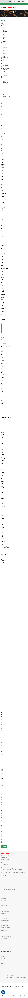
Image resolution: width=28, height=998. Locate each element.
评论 (1, 752)
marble (2, 377)
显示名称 (2, 771)
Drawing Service (4, 965)
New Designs (4, 938)
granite (2, 374)
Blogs (2, 963)
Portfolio (3, 956)
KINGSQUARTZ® (5, 911)
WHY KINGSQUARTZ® (6, 936)
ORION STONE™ (5, 923)
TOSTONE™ (4, 918)
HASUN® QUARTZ (5, 920)
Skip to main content (19, 1)
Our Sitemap (3, 948)
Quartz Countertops (5, 968)
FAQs (2, 961)
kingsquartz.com (4, 133)
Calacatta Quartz (4, 940)
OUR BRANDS (4, 909)
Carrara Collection (5, 943)
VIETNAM (3, 903)
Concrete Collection (5, 945)
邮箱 (2, 779)
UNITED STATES (4, 905)
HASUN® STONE (4, 913)
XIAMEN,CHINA (4, 898)
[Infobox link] (14, 976)
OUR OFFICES (4, 896)
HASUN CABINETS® (5, 927)
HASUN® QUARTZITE (6, 925)
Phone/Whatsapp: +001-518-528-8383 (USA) (12, 879)
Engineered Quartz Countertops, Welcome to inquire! (6, 68)
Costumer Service (6, 951)
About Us (3, 954)
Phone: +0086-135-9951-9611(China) (11, 884)
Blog (15, 15)
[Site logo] (14, 7)
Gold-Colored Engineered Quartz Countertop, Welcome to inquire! (5, 38)
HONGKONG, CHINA (5, 900)
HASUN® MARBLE (5, 916)
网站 (2, 785)
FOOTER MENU (4, 933)
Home (13, 15)
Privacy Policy (4, 958)
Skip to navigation (6, 1)
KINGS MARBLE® (5, 930)
